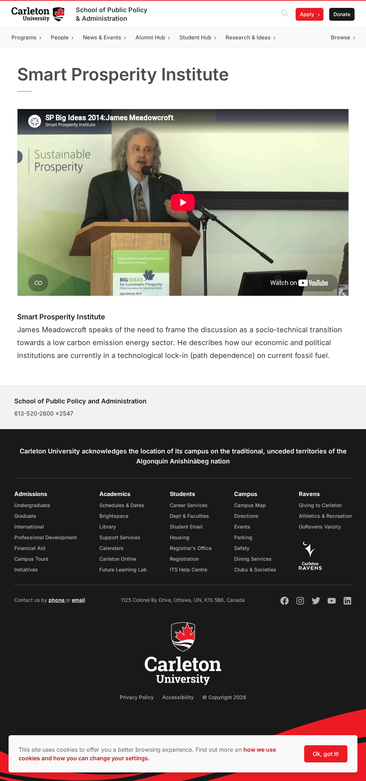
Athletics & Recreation (325, 516)
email (78, 600)
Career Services (189, 505)
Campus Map (250, 505)
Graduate (25, 516)
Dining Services (253, 559)
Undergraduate (32, 505)
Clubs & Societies (255, 569)
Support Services (119, 537)
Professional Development (45, 537)
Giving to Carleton (320, 505)
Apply (307, 14)
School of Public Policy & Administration (112, 14)
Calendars (111, 548)
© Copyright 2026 (224, 697)
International (29, 527)
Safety (241, 548)
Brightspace (113, 516)
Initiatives (26, 569)
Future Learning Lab (123, 569)
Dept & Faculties (189, 516)
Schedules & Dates (121, 505)
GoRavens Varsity (320, 527)
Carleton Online (117, 559)
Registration (184, 559)
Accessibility (178, 697)
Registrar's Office (191, 548)
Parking (243, 537)
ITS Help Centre (188, 569)
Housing (179, 537)
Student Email (186, 527)
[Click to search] (284, 14)
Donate (341, 14)
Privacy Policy (137, 697)
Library (107, 527)
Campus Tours (31, 559)
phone (57, 600)
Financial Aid (29, 548)
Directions (246, 516)
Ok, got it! (326, 753)
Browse (340, 37)
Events (242, 527)
